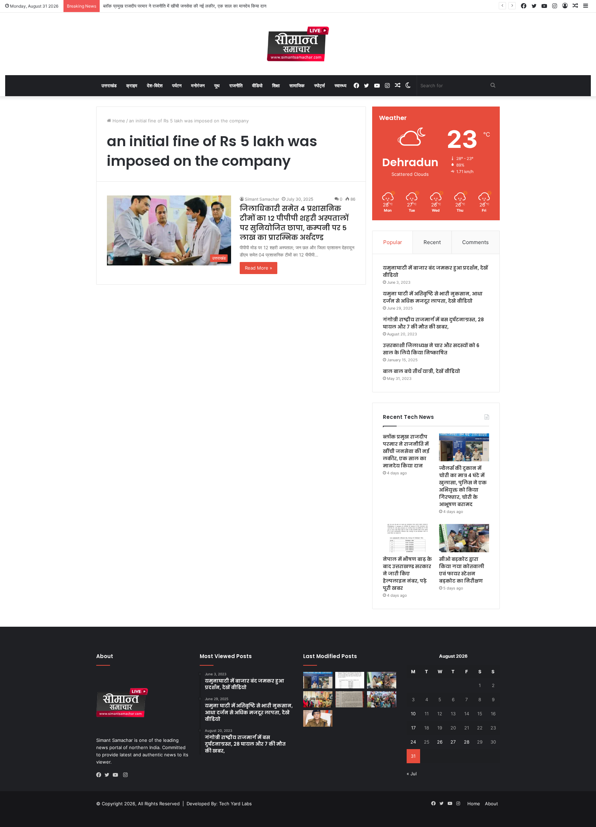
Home (118, 120)
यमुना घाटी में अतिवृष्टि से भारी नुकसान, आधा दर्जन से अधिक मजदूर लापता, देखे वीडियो (433, 297)
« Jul (412, 773)
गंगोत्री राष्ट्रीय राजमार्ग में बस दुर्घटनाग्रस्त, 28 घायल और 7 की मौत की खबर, (433, 323)
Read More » (258, 268)
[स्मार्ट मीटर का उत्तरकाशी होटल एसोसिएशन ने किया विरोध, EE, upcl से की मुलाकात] (350, 699)
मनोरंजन (198, 85)
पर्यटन (176, 85)
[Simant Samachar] (298, 44)
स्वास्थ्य (340, 85)
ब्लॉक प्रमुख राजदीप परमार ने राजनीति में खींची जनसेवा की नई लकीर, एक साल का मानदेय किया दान (184, 6)
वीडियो (257, 85)
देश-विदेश (154, 85)
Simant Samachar (262, 199)
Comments (475, 242)
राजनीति (235, 85)
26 (440, 742)
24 (413, 742)
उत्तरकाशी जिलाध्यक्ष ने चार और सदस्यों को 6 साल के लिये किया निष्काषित (431, 349)
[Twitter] (109, 775)
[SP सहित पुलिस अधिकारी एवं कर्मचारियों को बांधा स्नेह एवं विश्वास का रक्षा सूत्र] (317, 699)
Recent (432, 242)
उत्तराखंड (109, 85)
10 (413, 713)
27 (453, 742)
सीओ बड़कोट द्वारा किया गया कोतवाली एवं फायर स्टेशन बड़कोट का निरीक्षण (461, 570)
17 (413, 727)
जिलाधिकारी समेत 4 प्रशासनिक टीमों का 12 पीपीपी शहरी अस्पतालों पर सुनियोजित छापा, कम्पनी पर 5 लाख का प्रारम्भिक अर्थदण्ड (294, 223)
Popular (392, 242)
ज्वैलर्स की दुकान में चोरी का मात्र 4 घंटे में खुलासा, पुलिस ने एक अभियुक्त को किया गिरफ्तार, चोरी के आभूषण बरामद (463, 486)
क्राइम (131, 85)
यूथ (217, 85)
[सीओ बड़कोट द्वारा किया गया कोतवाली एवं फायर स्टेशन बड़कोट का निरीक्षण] (464, 538)
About (491, 803)
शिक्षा (276, 85)
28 (466, 742)
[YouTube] (117, 775)
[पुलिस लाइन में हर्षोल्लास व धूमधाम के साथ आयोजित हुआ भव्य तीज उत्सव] (381, 699)
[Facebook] (100, 775)
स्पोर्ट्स (319, 85)
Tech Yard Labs (235, 803)
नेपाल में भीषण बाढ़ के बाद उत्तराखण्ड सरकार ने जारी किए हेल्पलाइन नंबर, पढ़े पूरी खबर (407, 574)
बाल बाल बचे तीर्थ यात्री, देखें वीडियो (421, 371)
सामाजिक (297, 85)
